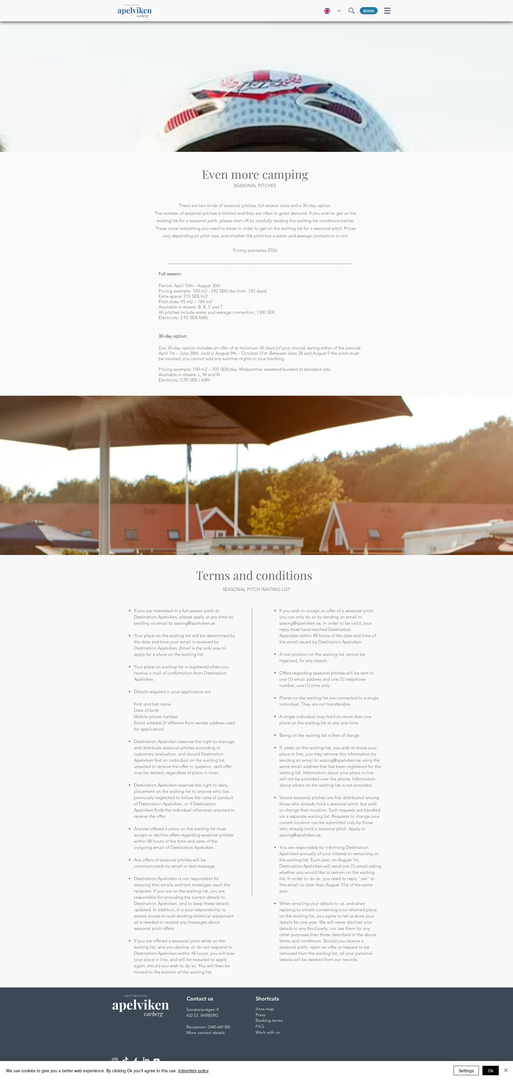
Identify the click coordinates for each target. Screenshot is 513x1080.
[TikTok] (125, 1061)
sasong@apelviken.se (194, 623)
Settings (466, 1070)
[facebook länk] (136, 1061)
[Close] (505, 1070)
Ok (490, 1070)
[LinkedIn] (146, 1061)
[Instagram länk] (115, 1061)
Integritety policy (193, 1070)
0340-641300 (219, 1027)
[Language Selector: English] (330, 10)
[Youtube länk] (156, 1061)
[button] (351, 11)
